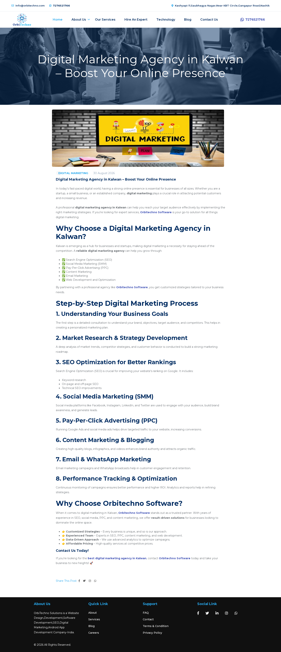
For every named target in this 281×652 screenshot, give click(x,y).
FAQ (146, 612)
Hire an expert (135, 19)
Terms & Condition (156, 626)
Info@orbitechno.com (30, 5)
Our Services (105, 19)
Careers (93, 632)
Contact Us (209, 19)
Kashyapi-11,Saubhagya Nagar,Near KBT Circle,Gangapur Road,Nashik (222, 5)
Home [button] (58, 19)
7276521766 (61, 5)
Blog (187, 19)
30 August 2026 (104, 173)
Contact (148, 619)
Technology (165, 19)
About (92, 612)
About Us (78, 19)
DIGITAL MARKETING (73, 173)
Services (94, 619)
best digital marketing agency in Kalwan (117, 558)
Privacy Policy (152, 632)
